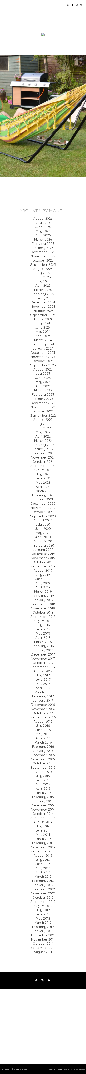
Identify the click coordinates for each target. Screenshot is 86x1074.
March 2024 (43, 340)
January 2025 (43, 298)
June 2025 (43, 277)
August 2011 (43, 952)
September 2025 (43, 265)
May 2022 (43, 432)
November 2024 (43, 306)
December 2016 (43, 705)
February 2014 (43, 843)
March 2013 (43, 876)
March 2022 (43, 441)
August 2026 (43, 218)
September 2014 (43, 818)
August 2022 (43, 420)
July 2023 (43, 374)
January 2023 (43, 399)
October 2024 (43, 311)
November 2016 (43, 709)
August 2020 (43, 520)
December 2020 (43, 503)
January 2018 (43, 650)
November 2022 (43, 407)
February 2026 (43, 244)
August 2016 (43, 721)
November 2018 (43, 608)
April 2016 (43, 738)
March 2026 (43, 239)
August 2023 (43, 369)
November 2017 (43, 659)
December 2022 (43, 403)
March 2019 (43, 591)
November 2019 (43, 558)
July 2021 (43, 474)
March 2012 (43, 923)
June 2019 (43, 579)
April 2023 (43, 386)
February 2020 (43, 545)
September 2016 (43, 717)
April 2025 (43, 286)
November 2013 (43, 847)
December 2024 (43, 302)
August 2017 (43, 671)
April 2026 (43, 235)
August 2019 (43, 571)
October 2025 (43, 260)
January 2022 (43, 449)
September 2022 (43, 415)
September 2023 (43, 365)
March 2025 (43, 290)
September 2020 (43, 516)
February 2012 (43, 927)
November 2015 (43, 759)
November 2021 (43, 457)
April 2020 (43, 537)
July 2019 (43, 575)
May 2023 (43, 382)
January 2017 (43, 700)
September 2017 (43, 667)
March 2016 (43, 742)
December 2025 (43, 252)
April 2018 (43, 638)
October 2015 (43, 763)
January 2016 (43, 751)
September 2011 (43, 948)
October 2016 (43, 713)
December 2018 (43, 604)
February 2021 (43, 495)
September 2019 (43, 566)
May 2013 (43, 868)
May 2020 (43, 533)
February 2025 (43, 294)
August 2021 (43, 470)
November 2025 (43, 256)
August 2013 (43, 856)
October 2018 (43, 612)
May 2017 (43, 684)
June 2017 (43, 679)
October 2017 (43, 663)
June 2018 (43, 629)
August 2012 (43, 906)
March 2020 (43, 541)
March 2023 (43, 390)
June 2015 (43, 780)
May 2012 (43, 918)
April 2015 (43, 788)
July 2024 (43, 323)
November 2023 (43, 357)
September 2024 (43, 315)
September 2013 (43, 851)
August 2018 (43, 621)
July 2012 (43, 910)
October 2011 (43, 944)
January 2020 (43, 550)
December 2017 (43, 654)
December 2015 (43, 755)
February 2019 (43, 596)
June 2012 (43, 914)
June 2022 (43, 428)
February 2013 (43, 881)
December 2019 (43, 554)
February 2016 (43, 747)
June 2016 (43, 730)
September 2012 (43, 902)
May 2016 (43, 734)
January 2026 (43, 248)
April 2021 (43, 487)
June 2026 (43, 227)
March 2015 (43, 793)
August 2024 (43, 319)
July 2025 (43, 273)
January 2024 (43, 348)
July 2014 (43, 826)
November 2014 (43, 809)
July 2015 (43, 776)
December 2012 (43, 889)
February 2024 (43, 344)
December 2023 (43, 353)
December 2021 (43, 453)
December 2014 (43, 805)
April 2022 (43, 436)
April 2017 (43, 688)
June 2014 (43, 830)
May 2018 (43, 633)
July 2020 (43, 524)
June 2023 (43, 378)
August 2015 (43, 772)
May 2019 (43, 583)
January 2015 (43, 801)
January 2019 (43, 600)
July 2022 (43, 424)
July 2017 (43, 675)
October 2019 (43, 562)
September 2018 (43, 617)
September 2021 (43, 466)
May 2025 (43, 281)
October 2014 (43, 814)
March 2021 (43, 491)
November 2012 (43, 893)
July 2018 (43, 625)
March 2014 (43, 839)
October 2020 (43, 512)
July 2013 (43, 860)
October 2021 (43, 462)
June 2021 (43, 478)
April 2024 (43, 336)
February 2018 (43, 646)
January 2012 (43, 931)
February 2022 (43, 445)
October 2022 (43, 411)
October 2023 (43, 361)
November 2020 (43, 508)
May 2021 (43, 483)
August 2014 (43, 822)
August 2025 (43, 269)
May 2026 (43, 231)
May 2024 (43, 332)
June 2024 (43, 327)
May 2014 (43, 835)
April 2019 (43, 587)
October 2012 (43, 897)
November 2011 (43, 939)
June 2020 (43, 529)
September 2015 (43, 768)
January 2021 (43, 499)
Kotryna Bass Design (75, 1069)
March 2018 (43, 642)
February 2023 (43, 394)
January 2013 (43, 885)
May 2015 (43, 784)
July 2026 (43, 223)
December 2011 (43, 935)
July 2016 (43, 726)
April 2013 (43, 872)
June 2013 (43, 864)
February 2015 (43, 797)
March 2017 (43, 692)
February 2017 (43, 696)
